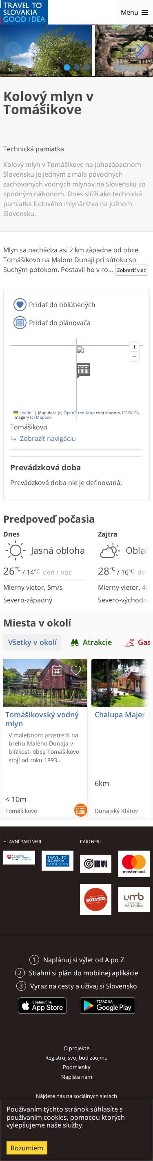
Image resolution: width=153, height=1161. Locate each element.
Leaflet (25, 412)
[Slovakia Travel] (24, 12)
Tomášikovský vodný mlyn (42, 719)
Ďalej (140, 50)
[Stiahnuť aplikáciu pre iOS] (42, 1015)
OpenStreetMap (79, 412)
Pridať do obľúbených (62, 304)
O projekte (76, 1048)
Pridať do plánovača (60, 322)
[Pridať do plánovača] (57, 670)
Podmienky (77, 1067)
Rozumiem (27, 1147)
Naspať (13, 50)
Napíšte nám (76, 1076)
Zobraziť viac (131, 270)
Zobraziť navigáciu (48, 438)
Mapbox (43, 417)
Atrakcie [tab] (97, 642)
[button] (134, 347)
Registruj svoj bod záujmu (76, 1057)
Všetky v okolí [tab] (32, 642)
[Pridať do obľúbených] (76, 670)
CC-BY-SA (130, 412)
